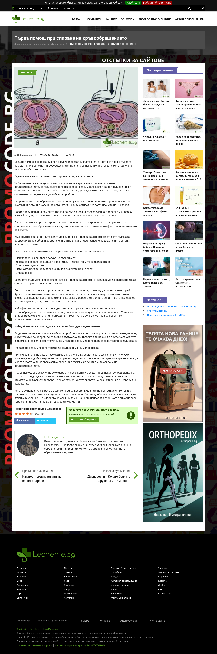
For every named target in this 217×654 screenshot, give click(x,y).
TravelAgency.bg (51, 628)
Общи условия (128, 620)
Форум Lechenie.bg (121, 597)
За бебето (116, 572)
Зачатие (21, 576)
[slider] (23, 414)
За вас (76, 18)
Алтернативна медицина (124, 580)
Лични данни (158, 620)
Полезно (111, 18)
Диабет (162, 584)
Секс (66, 580)
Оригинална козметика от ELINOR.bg (166, 314)
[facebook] (196, 8)
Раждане (115, 576)
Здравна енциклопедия (154, 18)
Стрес (20, 593)
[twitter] (202, 8)
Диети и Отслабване (168, 572)
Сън (160, 589)
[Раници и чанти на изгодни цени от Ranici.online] (173, 373)
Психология (70, 593)
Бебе (19, 580)
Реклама (53, 8)
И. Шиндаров (24, 155)
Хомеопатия (70, 584)
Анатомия (116, 593)
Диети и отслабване (189, 18)
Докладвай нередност (85, 419)
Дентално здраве (120, 584)
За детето (69, 572)
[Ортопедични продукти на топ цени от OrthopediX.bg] (173, 472)
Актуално (127, 18)
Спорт (67, 589)
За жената (163, 568)
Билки (114, 589)
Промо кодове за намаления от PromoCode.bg (171, 306)
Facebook (24, 420)
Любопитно (93, 18)
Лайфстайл (22, 584)
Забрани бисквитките (157, 2)
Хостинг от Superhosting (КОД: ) (80, 645)
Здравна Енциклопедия (123, 568)
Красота (162, 580)
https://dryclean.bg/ (157, 310)
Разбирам (133, 2)
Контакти (69, 8)
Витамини (22, 597)
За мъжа (21, 572)
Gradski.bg (22, 628)
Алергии (21, 589)
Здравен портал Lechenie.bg (30, 44)
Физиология (164, 593)
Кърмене (163, 576)
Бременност (70, 576)
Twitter (44, 420)
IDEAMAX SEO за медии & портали (35, 645)
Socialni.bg (35, 628)
